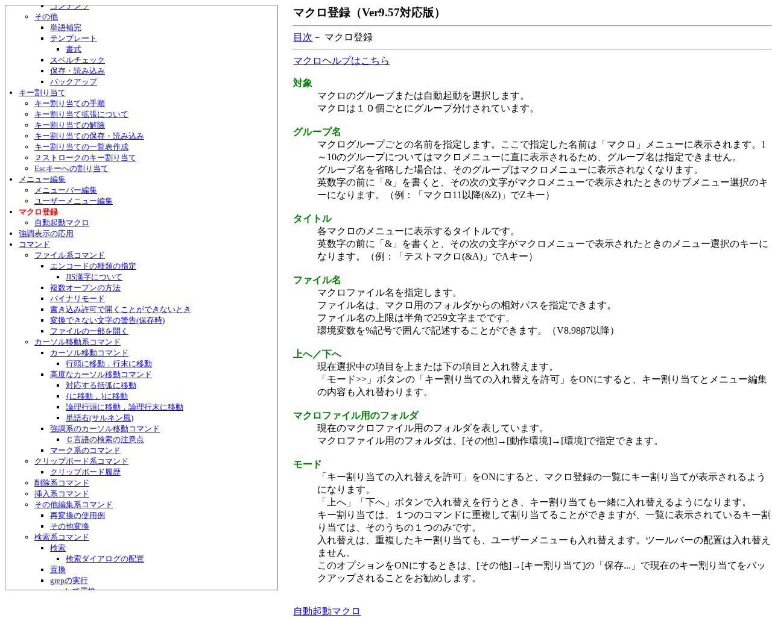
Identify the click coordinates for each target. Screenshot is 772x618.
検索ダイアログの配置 (105, 558)
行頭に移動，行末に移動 (109, 363)
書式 (73, 49)
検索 (58, 547)
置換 (58, 569)
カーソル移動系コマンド (77, 341)
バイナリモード (77, 298)
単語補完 (65, 27)
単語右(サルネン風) (99, 417)
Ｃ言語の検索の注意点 (105, 439)
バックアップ (73, 81)
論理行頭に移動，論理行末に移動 (124, 406)
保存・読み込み (77, 70)
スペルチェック (77, 59)
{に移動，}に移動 (97, 396)
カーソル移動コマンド (89, 352)
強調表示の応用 (46, 233)
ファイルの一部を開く (89, 331)
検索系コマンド (61, 537)
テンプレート (73, 38)
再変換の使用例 (77, 515)
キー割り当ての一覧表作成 (81, 146)
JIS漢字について (94, 276)
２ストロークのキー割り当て (85, 157)
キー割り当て (42, 92)
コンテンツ (69, 5)
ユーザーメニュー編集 (73, 200)
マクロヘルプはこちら (341, 60)
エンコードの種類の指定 (93, 265)
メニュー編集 (42, 179)
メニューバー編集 (65, 190)
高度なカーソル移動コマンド (101, 374)
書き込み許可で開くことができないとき (120, 309)
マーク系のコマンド (85, 450)
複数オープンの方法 (85, 287)
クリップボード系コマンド (81, 461)
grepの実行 (69, 580)
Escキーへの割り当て (71, 168)
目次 (302, 37)
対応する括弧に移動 (101, 385)
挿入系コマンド (61, 493)
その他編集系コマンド (73, 504)
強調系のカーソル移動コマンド (105, 428)
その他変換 (69, 526)
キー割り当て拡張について (81, 114)
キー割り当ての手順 (69, 103)
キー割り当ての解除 (69, 125)
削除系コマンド (61, 482)
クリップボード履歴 (85, 471)
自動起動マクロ (61, 222)
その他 (46, 16)
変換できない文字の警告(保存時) (107, 320)
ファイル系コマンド (69, 255)
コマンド (34, 244)
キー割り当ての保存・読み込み (89, 135)
